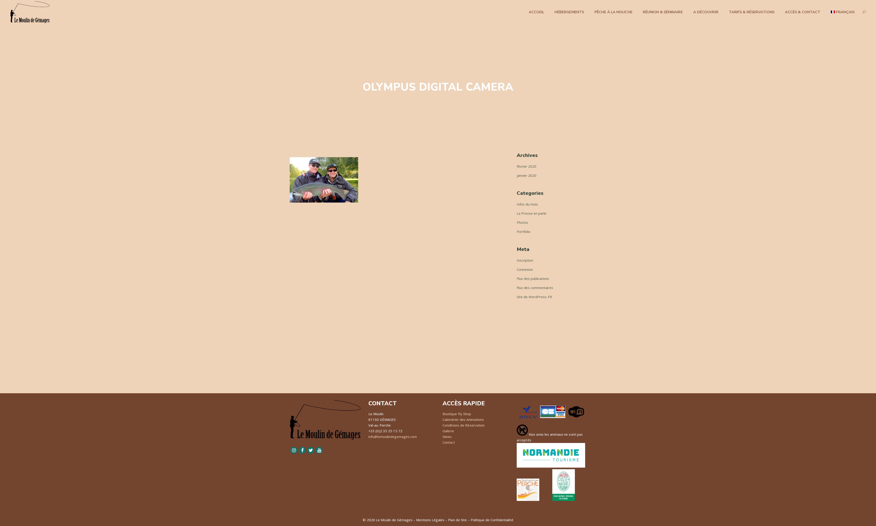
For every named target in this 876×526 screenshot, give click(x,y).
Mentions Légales (430, 520)
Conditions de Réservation (464, 425)
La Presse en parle (531, 213)
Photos (522, 222)
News (447, 436)
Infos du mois (527, 204)
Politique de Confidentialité (492, 520)
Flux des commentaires (535, 287)
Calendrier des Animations (463, 419)
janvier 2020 (526, 175)
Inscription (525, 260)
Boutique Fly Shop (457, 413)
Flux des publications (533, 278)
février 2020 (526, 166)
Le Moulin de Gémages (394, 520)
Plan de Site (457, 520)
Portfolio (523, 231)
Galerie (448, 431)
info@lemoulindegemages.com (392, 436)
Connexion (525, 269)
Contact (449, 442)
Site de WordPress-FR (534, 296)
